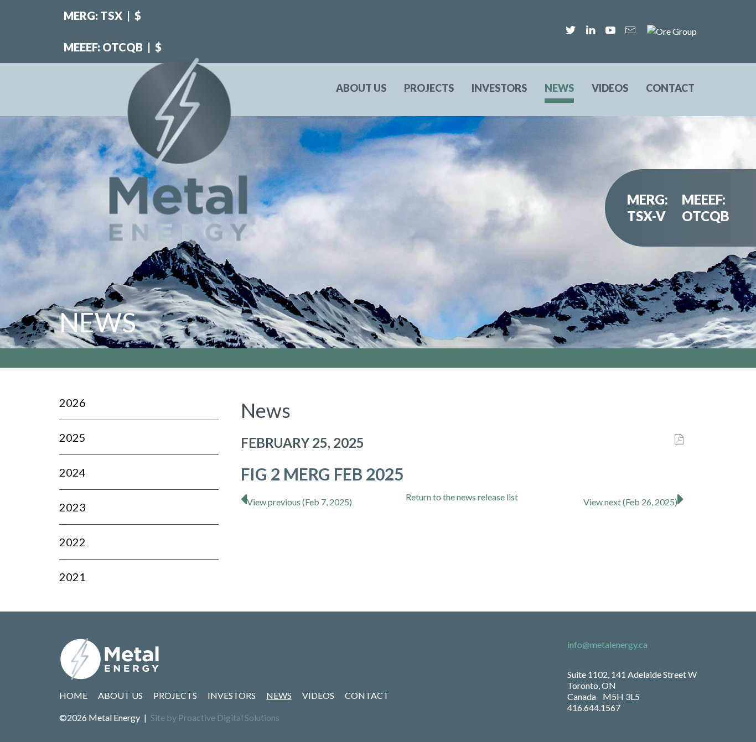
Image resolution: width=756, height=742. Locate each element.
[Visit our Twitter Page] (570, 29)
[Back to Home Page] (226, 659)
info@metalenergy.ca (607, 644)
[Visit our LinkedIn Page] (590, 29)
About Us (361, 88)
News (559, 88)
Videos (610, 88)
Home (73, 695)
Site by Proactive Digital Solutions (215, 717)
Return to (462, 497)
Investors (499, 88)
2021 (72, 576)
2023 (72, 507)
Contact (670, 88)
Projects (429, 88)
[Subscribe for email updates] (630, 29)
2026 (72, 402)
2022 (72, 541)
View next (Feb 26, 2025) (630, 502)
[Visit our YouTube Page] (610, 29)
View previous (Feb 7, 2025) (299, 502)
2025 (72, 437)
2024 (72, 472)
